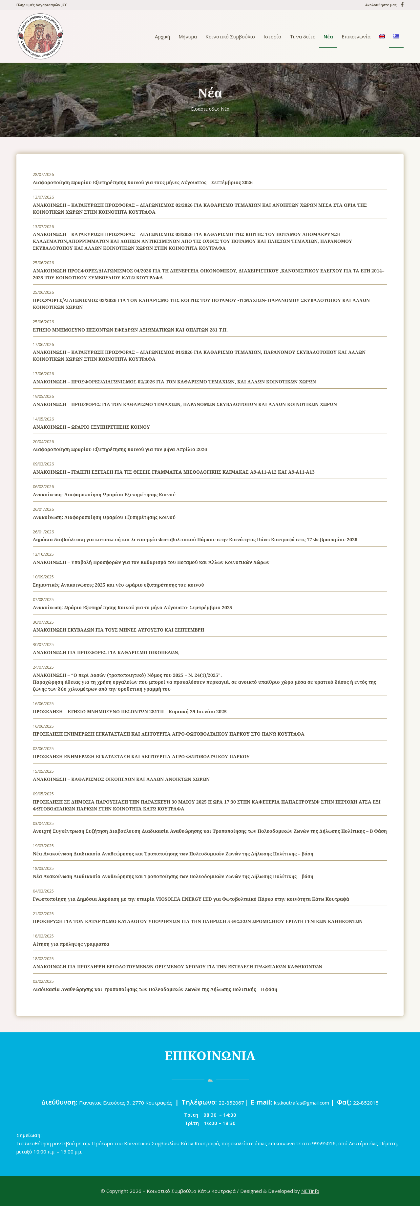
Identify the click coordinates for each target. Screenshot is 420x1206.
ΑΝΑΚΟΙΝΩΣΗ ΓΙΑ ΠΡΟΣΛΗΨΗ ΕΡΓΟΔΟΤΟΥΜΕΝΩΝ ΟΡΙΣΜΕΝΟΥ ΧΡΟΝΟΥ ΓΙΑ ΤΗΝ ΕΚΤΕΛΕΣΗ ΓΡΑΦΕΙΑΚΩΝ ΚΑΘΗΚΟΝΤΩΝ (177, 966)
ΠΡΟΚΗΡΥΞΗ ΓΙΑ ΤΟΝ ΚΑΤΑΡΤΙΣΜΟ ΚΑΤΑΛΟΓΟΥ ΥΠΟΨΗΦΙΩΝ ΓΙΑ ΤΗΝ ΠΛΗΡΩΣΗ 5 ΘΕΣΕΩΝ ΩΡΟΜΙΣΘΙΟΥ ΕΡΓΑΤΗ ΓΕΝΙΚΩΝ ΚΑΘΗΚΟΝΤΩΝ (198, 921)
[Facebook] (401, 4)
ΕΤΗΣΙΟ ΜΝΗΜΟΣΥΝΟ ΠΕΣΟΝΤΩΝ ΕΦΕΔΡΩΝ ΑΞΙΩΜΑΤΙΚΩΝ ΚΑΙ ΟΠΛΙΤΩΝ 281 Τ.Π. (130, 330)
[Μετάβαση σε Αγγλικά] (382, 36)
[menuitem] (41, 5)
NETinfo (310, 1191)
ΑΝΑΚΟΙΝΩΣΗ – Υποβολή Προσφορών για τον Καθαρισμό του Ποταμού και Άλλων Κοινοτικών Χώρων (151, 562)
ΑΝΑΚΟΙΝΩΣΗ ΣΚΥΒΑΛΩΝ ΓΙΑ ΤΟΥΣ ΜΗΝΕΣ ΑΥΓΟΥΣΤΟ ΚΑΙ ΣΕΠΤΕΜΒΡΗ (118, 630)
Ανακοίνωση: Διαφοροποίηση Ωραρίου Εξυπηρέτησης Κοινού (104, 494)
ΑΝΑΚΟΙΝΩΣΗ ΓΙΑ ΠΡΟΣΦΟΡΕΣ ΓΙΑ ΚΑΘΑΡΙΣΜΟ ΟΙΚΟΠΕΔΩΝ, (106, 652)
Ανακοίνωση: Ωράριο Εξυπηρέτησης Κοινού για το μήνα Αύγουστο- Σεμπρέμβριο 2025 (132, 607)
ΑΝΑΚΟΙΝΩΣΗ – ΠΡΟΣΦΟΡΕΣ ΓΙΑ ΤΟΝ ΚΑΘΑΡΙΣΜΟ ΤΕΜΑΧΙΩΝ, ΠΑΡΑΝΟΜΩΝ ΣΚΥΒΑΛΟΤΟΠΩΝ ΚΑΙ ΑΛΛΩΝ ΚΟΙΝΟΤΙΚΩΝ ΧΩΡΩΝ (185, 404)
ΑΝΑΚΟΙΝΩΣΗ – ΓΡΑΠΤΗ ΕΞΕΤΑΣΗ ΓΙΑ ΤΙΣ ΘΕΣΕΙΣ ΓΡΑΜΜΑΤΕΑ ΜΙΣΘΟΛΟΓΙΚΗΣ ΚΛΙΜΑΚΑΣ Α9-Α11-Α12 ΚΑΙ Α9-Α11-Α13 (174, 472)
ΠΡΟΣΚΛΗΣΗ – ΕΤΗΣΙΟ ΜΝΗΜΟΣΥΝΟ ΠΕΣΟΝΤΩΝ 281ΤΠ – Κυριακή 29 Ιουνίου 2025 (130, 711)
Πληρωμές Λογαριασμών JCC (41, 4)
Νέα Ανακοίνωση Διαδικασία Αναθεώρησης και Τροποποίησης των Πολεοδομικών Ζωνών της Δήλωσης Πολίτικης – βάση (173, 854)
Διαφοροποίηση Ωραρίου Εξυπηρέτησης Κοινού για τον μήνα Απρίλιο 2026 (120, 449)
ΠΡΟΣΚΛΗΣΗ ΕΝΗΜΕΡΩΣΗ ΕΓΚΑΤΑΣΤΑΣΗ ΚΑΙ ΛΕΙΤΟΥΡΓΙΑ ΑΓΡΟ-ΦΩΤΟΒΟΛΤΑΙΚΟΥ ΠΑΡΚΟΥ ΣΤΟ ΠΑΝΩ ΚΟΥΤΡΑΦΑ (168, 734)
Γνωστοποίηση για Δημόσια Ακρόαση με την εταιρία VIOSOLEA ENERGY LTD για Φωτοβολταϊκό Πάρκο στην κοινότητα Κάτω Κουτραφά (191, 899)
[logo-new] (40, 36)
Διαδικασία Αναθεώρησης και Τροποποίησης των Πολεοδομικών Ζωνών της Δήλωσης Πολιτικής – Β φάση (155, 989)
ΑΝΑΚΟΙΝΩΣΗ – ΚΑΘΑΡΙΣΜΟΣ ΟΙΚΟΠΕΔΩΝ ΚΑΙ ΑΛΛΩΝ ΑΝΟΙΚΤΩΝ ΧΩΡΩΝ (121, 779)
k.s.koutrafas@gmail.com (301, 1102)
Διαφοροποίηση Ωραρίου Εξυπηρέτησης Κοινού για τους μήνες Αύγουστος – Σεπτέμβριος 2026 (143, 182)
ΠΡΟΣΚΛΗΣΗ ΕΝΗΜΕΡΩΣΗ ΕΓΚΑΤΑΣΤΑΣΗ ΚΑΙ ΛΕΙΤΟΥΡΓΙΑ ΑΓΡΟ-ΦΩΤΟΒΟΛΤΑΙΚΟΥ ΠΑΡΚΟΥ (141, 756)
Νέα (210, 92)
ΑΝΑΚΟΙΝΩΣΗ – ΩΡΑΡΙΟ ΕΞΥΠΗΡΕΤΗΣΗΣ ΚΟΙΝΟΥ (91, 427)
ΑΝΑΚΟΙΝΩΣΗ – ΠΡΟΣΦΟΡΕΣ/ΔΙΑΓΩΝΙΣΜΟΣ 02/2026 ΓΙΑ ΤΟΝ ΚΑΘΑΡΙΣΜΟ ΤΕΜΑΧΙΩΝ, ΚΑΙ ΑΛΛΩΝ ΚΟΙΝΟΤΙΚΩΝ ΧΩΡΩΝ (174, 381)
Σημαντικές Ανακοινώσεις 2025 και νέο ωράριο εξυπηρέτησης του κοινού (118, 585)
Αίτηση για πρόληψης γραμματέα (71, 944)
